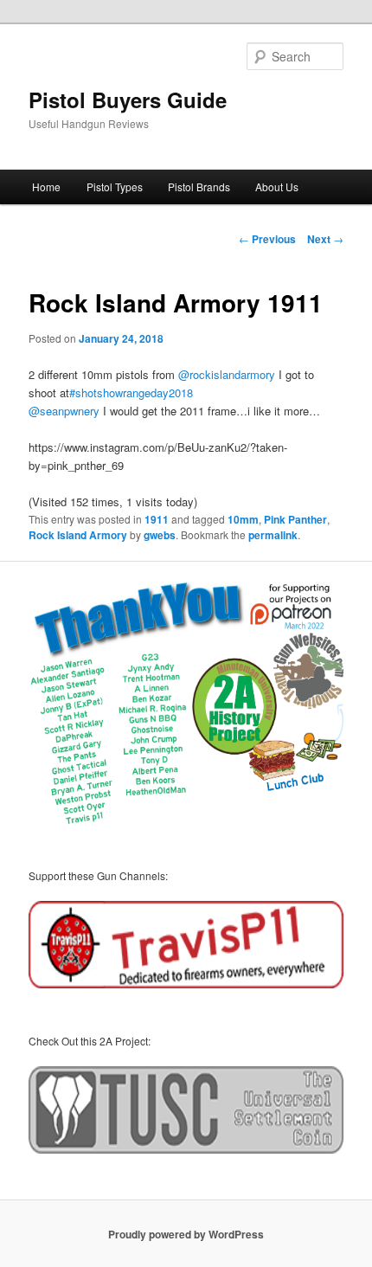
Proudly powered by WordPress (186, 1234)
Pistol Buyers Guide (128, 99)
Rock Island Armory (78, 535)
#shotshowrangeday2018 (131, 392)
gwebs (160, 535)
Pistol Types (115, 186)
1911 (156, 519)
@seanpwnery (64, 410)
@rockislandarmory (226, 374)
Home (46, 186)
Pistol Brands (199, 186)
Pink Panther (295, 519)
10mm (243, 519)
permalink (273, 535)
